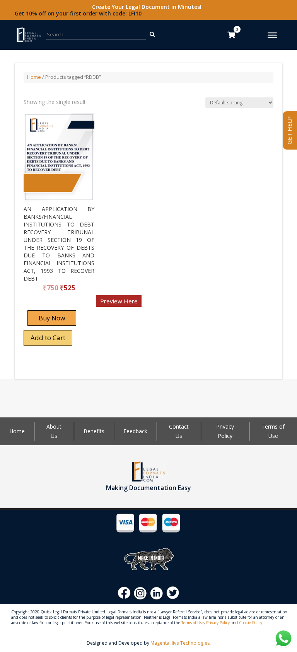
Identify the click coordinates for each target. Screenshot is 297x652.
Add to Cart (48, 337)
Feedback (135, 431)
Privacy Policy (218, 622)
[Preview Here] (46, 303)
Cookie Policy (250, 622)
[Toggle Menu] (272, 35)
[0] (231, 34)
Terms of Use (192, 622)
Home (34, 76)
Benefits (94, 431)
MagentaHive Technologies (180, 643)
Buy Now (52, 318)
